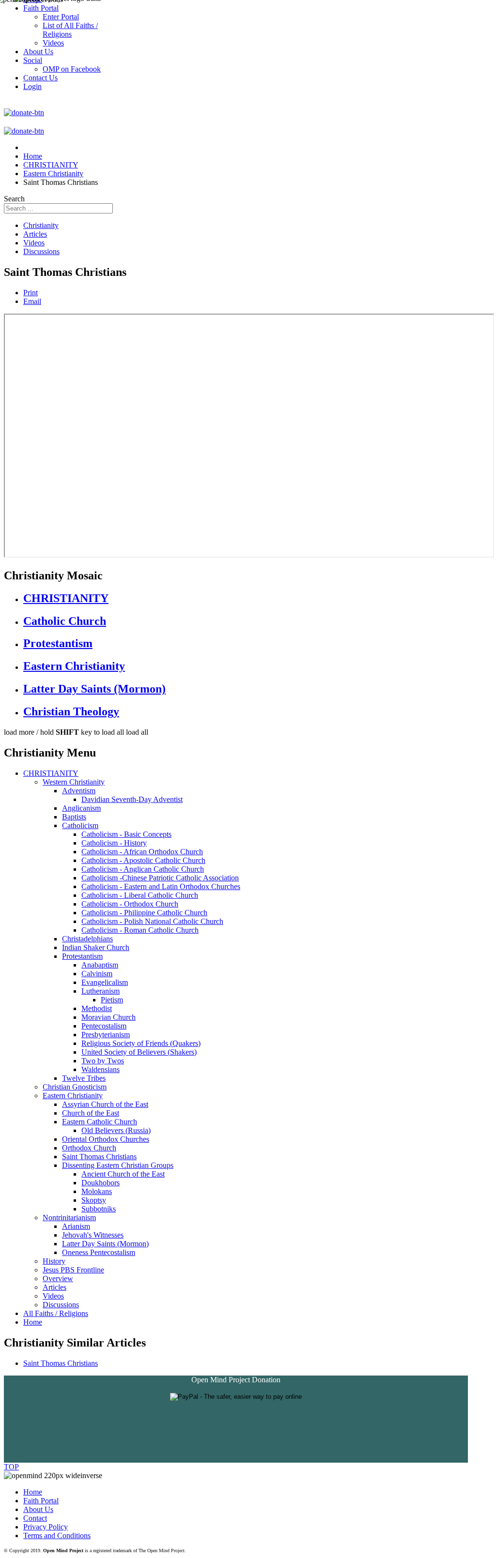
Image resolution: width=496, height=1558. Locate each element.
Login (32, 86)
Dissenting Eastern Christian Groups (117, 1165)
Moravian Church (108, 1017)
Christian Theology (71, 711)
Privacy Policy (45, 1527)
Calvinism (96, 973)
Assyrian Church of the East (105, 1104)
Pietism (112, 1000)
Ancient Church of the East (123, 1174)
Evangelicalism (104, 982)
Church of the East (90, 1113)
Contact (35, 1518)
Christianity (41, 225)
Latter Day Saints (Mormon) (94, 688)
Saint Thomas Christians (99, 1156)
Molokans (96, 1191)
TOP (11, 1467)
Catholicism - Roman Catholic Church (140, 930)
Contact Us (40, 78)
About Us (38, 1509)
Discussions (41, 251)
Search (14, 199)
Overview (58, 1278)
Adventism (78, 791)
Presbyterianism (105, 1034)
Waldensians (100, 1069)
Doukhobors (100, 1183)
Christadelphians (87, 939)
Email (32, 301)
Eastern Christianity (74, 666)
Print (30, 292)
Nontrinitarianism (69, 1217)
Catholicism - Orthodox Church (129, 904)
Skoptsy (93, 1200)
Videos (34, 243)
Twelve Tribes (84, 1078)
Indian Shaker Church (95, 947)
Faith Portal (41, 1501)
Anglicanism (81, 808)
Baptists (74, 817)
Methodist (96, 1008)
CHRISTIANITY (65, 598)
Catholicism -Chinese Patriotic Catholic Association (160, 878)
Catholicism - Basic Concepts (126, 834)
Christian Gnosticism (75, 1087)
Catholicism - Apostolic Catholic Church (143, 860)
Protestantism (58, 643)
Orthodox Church (89, 1148)
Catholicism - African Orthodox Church (142, 851)
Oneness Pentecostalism (98, 1252)
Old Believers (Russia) (116, 1130)
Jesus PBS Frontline (73, 1270)
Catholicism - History (114, 843)
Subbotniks (98, 1209)
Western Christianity (74, 782)
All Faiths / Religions (55, 1313)
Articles (35, 234)
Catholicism (80, 825)
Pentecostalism (103, 1026)
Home (32, 1322)
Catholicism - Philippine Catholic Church (144, 912)
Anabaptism (99, 965)
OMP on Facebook (72, 69)
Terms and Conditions (57, 1535)
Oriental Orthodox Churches (105, 1139)
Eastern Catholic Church (99, 1122)
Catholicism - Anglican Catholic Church (142, 869)
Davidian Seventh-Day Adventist (132, 799)
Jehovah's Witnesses (93, 1235)
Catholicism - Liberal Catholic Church (139, 895)
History (54, 1261)
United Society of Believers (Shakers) (139, 1052)
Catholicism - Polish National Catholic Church (152, 921)
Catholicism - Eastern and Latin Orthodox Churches (160, 886)
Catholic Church (64, 621)
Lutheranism (100, 991)
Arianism (76, 1226)
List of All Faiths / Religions (70, 29)
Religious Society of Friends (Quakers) (141, 1043)
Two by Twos (102, 1061)
